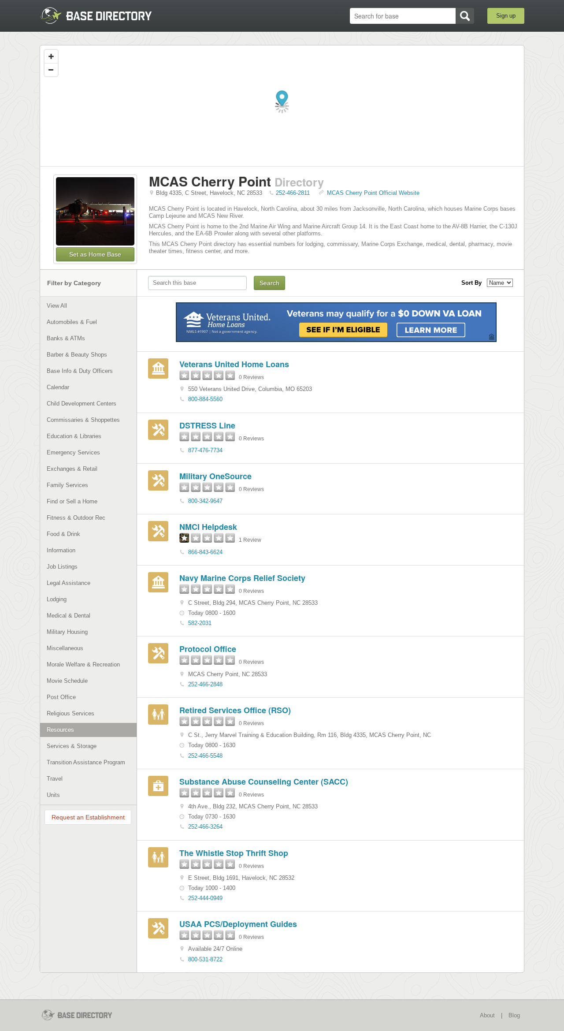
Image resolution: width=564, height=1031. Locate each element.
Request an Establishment (88, 817)
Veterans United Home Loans (234, 364)
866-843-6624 (205, 552)
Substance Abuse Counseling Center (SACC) (263, 781)
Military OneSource (215, 476)
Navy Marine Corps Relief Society (242, 578)
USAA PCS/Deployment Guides (238, 924)
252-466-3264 (205, 826)
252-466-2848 (205, 684)
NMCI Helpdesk (208, 526)
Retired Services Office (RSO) (235, 710)
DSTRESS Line (207, 425)
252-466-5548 (205, 755)
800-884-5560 (205, 399)
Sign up (506, 15)
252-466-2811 (293, 193)
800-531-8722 (205, 959)
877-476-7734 (205, 450)
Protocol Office (207, 649)
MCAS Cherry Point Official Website (373, 193)
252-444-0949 (205, 898)
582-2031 (200, 623)
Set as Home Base (95, 254)
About (487, 1015)
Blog (514, 1015)
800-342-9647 (205, 501)
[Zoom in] (51, 56)
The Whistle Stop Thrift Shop (233, 853)
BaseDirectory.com (104, 15)
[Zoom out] (51, 69)
